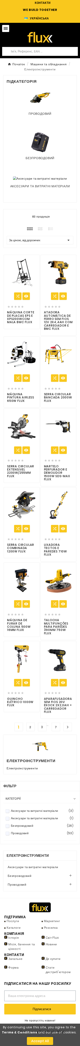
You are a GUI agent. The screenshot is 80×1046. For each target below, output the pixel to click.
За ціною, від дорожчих (40, 240)
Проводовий (40, 114)
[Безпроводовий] (40, 142)
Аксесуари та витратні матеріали (40, 186)
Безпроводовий (40, 158)
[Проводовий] (40, 98)
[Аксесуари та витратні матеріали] (40, 178)
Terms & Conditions (19, 1032)
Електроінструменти (28, 855)
